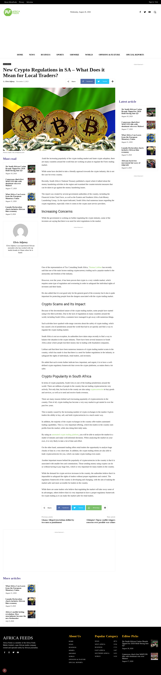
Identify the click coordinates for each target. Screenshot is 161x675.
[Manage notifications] (5, 670)
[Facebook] (140, 12)
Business (7, 64)
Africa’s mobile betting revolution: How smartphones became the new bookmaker (16, 615)
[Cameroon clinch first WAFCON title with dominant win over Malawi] (31, 182)
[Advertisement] (80, 33)
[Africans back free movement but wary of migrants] (151, 163)
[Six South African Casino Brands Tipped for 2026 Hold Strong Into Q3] (31, 169)
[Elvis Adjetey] (20, 231)
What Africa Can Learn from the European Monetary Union (15, 196)
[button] (155, 12)
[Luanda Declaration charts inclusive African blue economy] (31, 209)
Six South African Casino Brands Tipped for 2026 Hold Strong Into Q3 (16, 168)
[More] (112, 81)
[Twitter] (145, 12)
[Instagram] (9, 652)
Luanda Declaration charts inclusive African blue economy (15, 209)
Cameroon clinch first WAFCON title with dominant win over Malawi (15, 182)
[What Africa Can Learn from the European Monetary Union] (31, 197)
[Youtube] (149, 12)
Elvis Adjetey (10, 81)
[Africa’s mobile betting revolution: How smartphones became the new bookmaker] (31, 614)
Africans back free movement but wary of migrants (131, 163)
